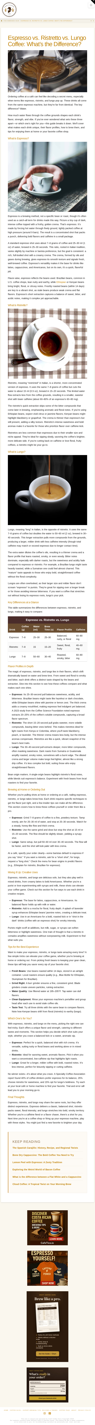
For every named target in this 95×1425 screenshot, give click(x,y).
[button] (91, 5)
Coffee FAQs (64, 1410)
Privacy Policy (84, 1410)
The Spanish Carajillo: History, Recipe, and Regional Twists (45, 1148)
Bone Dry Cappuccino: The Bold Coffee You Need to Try (43, 1155)
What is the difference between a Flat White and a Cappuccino (47, 1177)
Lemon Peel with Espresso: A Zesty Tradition (37, 1162)
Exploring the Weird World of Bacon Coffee (36, 1169)
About (74, 1410)
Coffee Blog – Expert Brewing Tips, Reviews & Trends (34, 1410)
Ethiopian (61, 282)
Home (6, 1410)
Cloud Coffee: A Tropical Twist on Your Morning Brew (42, 1184)
